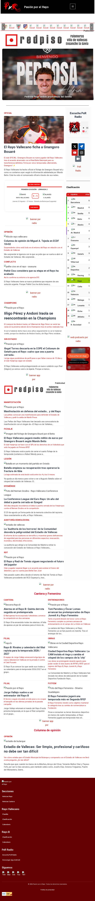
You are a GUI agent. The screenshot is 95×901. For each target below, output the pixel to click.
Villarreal (75, 262)
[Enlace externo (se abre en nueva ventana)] (49, 40)
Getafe (81, 254)
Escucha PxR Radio (9, 855)
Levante (81, 305)
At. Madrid (75, 233)
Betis (80, 219)
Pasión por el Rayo (36, 7)
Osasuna (75, 240)
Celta (80, 286)
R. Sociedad (76, 325)
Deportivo (75, 270)
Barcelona (75, 202)
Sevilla (80, 213)
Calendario (6, 824)
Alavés (80, 225)
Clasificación (7, 819)
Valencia (75, 294)
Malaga (81, 300)
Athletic (81, 317)
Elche (80, 311)
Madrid (81, 208)
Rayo (80, 281)
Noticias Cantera (8, 801)
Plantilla (5, 814)
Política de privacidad (47, 890)
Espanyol (75, 248)
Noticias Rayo (7, 796)
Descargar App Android (11, 860)
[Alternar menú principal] (72, 6)
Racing (81, 275)
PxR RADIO (34, 207)
